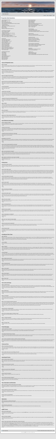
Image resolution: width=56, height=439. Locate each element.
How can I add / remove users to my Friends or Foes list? (36, 35)
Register (50, 15)
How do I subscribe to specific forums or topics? (35, 45)
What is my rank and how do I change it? (7, 35)
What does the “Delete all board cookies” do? (8, 28)
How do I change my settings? (6, 31)
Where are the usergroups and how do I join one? (35, 23)
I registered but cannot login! (5, 25)
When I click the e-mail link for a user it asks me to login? (9, 36)
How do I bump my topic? (5, 49)
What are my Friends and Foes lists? (33, 34)
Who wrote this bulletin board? (32, 52)
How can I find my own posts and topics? (34, 41)
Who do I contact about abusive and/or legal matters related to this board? (38, 54)
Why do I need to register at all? (6, 21)
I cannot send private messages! (33, 29)
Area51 (50, 417)
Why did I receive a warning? (5, 46)
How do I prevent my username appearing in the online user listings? (11, 23)
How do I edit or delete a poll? (5, 43)
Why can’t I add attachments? (6, 45)
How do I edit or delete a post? (6, 40)
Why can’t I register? (4, 27)
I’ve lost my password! (5, 24)
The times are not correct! (5, 32)
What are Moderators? (32, 21)
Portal (3, 430)
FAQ (47, 15)
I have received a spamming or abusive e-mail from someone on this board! (39, 31)
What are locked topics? (5, 58)
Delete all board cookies (44, 430)
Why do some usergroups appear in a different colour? (36, 25)
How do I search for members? (33, 40)
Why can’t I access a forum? (5, 44)
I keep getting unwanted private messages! (34, 30)
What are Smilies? (4, 54)
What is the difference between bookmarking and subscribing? (37, 44)
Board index (6, 430)
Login (53, 15)
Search (45, 15)
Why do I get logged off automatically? (7, 22)
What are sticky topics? (5, 57)
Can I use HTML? (4, 53)
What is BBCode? (4, 52)
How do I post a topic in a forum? (6, 39)
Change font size (53, 13)
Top (3, 67)
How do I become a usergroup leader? (34, 24)
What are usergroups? (32, 22)
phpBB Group (26, 412)
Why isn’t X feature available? (32, 53)
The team (38, 430)
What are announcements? (5, 56)
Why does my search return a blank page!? (34, 39)
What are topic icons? (4, 59)
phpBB (25, 432)
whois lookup (12, 423)
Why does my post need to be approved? (7, 48)
